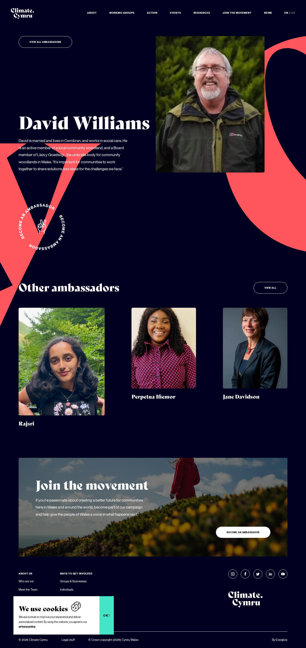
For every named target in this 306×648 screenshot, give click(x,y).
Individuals (66, 589)
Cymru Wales (130, 639)
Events (175, 12)
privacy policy (27, 626)
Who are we (26, 581)
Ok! (106, 615)
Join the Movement (237, 12)
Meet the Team (28, 589)
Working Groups (121, 12)
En (286, 12)
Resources (202, 12)
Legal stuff (68, 639)
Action (152, 12)
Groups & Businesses (73, 581)
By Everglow (279, 639)
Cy (293, 12)
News (268, 12)
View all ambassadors (45, 42)
